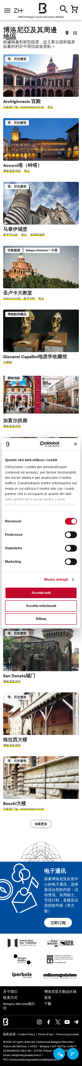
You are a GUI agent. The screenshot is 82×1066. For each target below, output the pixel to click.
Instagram (39, 1022)
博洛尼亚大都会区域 (60, 991)
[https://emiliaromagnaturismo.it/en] (60, 979)
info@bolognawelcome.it (26, 1055)
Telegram (76, 1022)
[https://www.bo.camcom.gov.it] (60, 963)
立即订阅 (58, 922)
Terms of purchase (67, 1034)
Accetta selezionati (41, 606)
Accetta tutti (41, 593)
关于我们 (10, 991)
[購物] (74, 9)
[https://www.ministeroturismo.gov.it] (22, 947)
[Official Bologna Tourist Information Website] (43, 8)
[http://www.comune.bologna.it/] (22, 979)
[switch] (71, 534)
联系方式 (10, 997)
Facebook (48, 1022)
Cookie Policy (27, 1034)
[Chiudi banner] (75, 444)
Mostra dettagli (56, 579)
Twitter (57, 1022)
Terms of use (45, 1034)
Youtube (67, 1022)
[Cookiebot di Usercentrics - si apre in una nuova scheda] (44, 444)
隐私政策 (9, 1034)
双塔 (47, 997)
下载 (47, 1004)
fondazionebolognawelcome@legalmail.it (35, 1059)
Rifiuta (41, 619)
